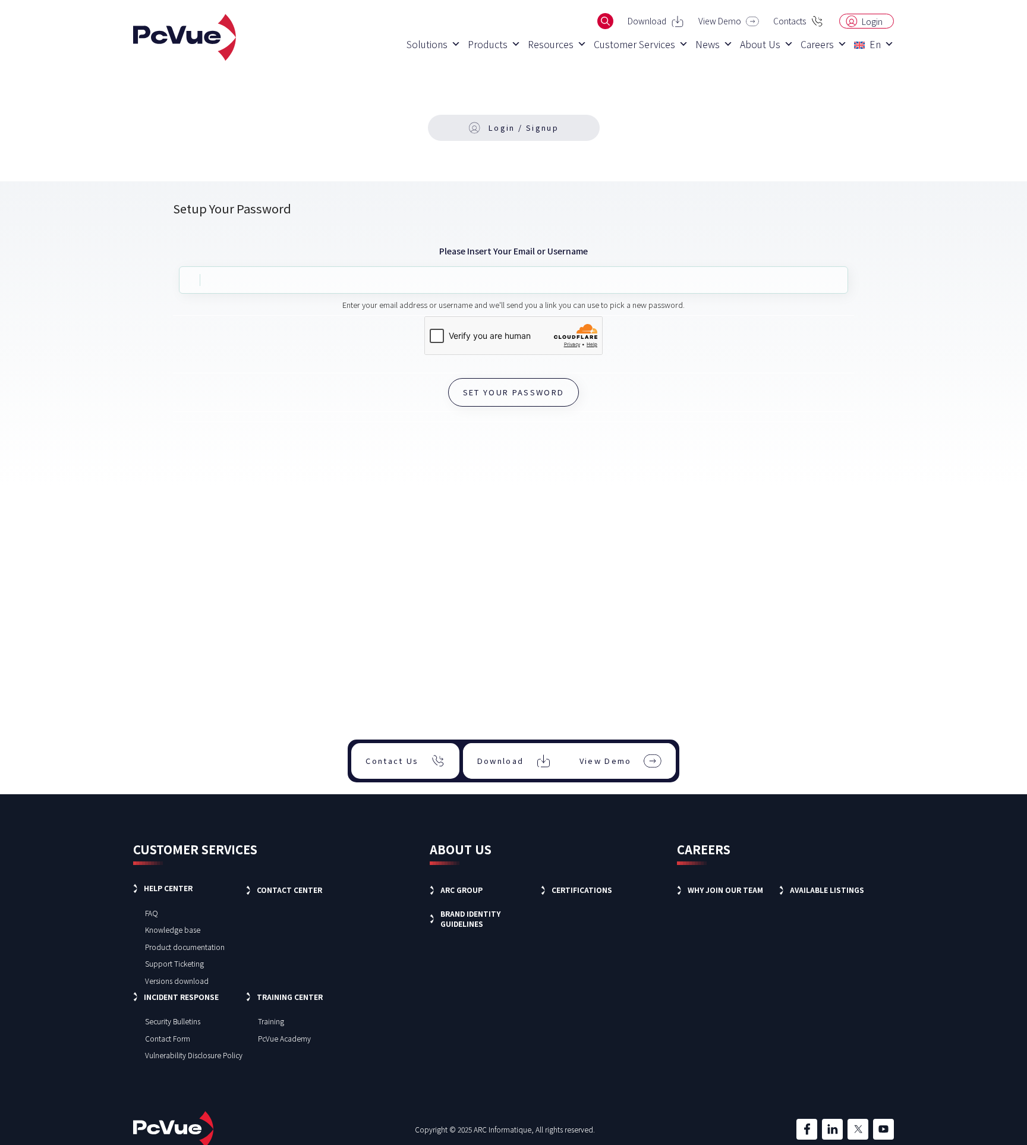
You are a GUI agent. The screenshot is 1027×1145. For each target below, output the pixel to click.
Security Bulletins (172, 1021)
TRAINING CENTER (290, 997)
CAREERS (703, 849)
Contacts (789, 21)
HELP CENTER (168, 888)
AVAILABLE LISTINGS (827, 890)
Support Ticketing (174, 963)
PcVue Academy (284, 1038)
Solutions (427, 44)
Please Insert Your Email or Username (513, 251)
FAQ (151, 913)
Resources (551, 44)
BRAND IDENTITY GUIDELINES (470, 918)
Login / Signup (524, 127)
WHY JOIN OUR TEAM (725, 890)
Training (271, 1021)
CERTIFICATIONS (582, 890)
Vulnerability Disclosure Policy (193, 1055)
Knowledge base (172, 929)
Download (647, 21)
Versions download (177, 981)
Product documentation (185, 947)
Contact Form (167, 1038)
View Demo (719, 21)
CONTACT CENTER (289, 890)
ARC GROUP (461, 890)
